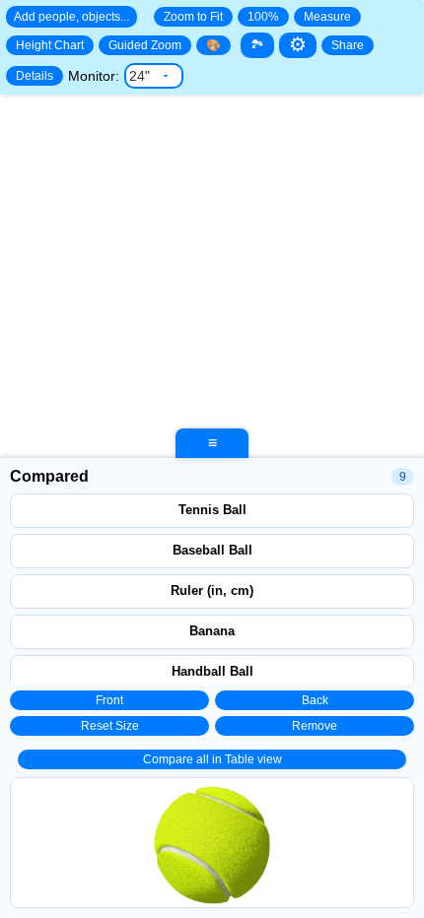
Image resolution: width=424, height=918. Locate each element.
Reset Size (110, 726)
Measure (327, 17)
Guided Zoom (144, 45)
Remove (314, 726)
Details (34, 76)
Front (109, 700)
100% (263, 17)
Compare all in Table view (212, 759)
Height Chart (50, 45)
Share (347, 45)
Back (315, 700)
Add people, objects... (71, 17)
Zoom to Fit (193, 17)
